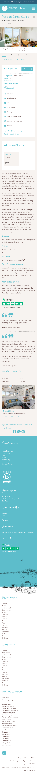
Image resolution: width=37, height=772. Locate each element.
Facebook (14, 431)
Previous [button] (2, 37)
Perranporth (5, 636)
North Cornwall (6, 608)
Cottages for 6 (6, 736)
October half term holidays (9, 725)
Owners (4, 457)
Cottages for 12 (6, 743)
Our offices (5, 501)
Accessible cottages (7, 715)
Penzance (5, 625)
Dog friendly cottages (8, 700)
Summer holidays (7, 723)
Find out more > (29, 2)
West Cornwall (6, 606)
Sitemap (4, 449)
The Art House (8, 411)
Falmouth (4, 616)
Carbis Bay (5, 614)
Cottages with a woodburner (10, 710)
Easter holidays (6, 719)
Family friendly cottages (9, 708)
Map (27, 55)
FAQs (3, 455)
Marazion (4, 629)
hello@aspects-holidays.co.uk (10, 499)
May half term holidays (8, 721)
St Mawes (5, 638)
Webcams (5, 520)
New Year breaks (7, 730)
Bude (3, 621)
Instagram (5, 518)
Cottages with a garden (9, 712)
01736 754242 (6, 496)
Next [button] (34, 37)
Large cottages (6, 745)
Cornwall (4, 603)
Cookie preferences (7, 464)
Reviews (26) (15, 55)
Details (7, 60)
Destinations (9, 598)
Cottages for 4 (6, 734)
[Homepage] (5, 8)
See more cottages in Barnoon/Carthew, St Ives (20, 426)
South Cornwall (6, 610)
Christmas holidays (7, 728)
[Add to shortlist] (34, 17)
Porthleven (5, 634)
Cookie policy (5, 462)
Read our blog (6, 459)
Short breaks (5, 697)
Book (25, 69)
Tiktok (3, 516)
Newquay (4, 619)
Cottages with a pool (8, 706)
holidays (17, 8)
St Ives (4, 612)
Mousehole (5, 627)
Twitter (19, 431)
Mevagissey (5, 631)
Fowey (4, 623)
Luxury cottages (6, 704)
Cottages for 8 (6, 738)
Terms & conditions (7, 451)
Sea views (5, 702)
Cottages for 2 (6, 732)
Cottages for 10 (6, 740)
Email (23, 431)
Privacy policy (6, 453)
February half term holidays (10, 717)
